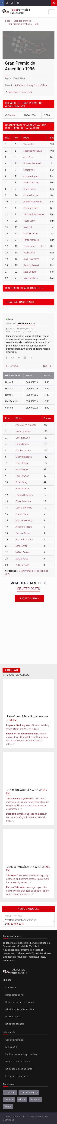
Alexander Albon (24, 527)
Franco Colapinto (24, 495)
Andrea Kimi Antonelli (26, 425)
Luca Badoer (29, 271)
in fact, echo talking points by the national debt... (26, 817)
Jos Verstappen (31, 176)
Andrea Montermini (32, 201)
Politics (29, 329)
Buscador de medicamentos (19, 1002)
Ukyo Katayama (31, 259)
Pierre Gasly (21, 482)
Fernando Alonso (24, 539)
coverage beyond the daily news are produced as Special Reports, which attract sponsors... (28, 891)
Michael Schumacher (34, 214)
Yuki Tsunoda (22, 565)
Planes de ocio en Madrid (17, 1061)
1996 (35, 24)
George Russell (23, 437)
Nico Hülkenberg (24, 520)
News (22, 329)
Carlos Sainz (22, 514)
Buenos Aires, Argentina (20, 92)
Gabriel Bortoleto (24, 507)
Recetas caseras (13, 1016)
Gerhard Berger (30, 208)
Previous (13, 366)
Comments (31, 331)
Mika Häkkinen (30, 278)
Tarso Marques (31, 240)
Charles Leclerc (23, 450)
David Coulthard (31, 182)
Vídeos (7, 1106)
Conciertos (10, 987)
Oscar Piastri (22, 463)
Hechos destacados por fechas (21, 1054)
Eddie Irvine (29, 170)
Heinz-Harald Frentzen (34, 246)
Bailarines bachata (14, 1024)
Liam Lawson (22, 476)
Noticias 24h (11, 1047)
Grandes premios (22, 21)
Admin (11, 329)
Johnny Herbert (31, 195)
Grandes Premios (29, 1092)
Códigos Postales (14, 1040)
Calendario (9, 1092)
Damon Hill (28, 144)
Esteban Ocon (23, 533)
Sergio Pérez (22, 558)
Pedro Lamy (29, 220)
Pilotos (21, 1099)
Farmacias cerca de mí (16, 1076)
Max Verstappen (24, 457)
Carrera (12, 115)
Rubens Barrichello (32, 163)
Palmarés (35, 1099)
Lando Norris (22, 444)
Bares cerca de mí (14, 995)
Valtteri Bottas (22, 552)
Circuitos (8, 1099)
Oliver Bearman (23, 501)
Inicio (7, 21)
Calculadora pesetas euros (18, 1069)
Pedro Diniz (29, 252)
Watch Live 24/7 (13, 916)
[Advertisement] (28, 634)
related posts (28, 589)
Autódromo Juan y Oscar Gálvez (31, 85)
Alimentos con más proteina (19, 1009)
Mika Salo (28, 227)
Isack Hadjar (22, 469)
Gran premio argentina (19, 24)
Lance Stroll (21, 546)
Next (46, 366)
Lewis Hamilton (23, 431)
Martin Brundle (30, 233)
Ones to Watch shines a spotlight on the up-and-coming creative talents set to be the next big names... (28, 879)
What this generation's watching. (21, 920)
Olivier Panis (29, 189)
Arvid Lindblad (22, 488)
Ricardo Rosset (31, 265)
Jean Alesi (28, 157)
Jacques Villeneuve (32, 151)
